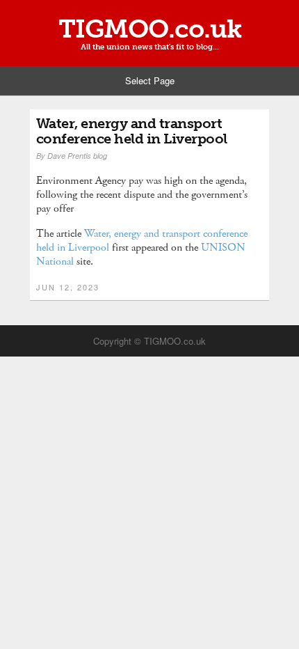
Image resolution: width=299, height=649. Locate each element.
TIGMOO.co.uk (149, 29)
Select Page (150, 80)
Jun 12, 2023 (67, 286)
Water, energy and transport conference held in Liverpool (131, 131)
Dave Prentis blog (77, 155)
